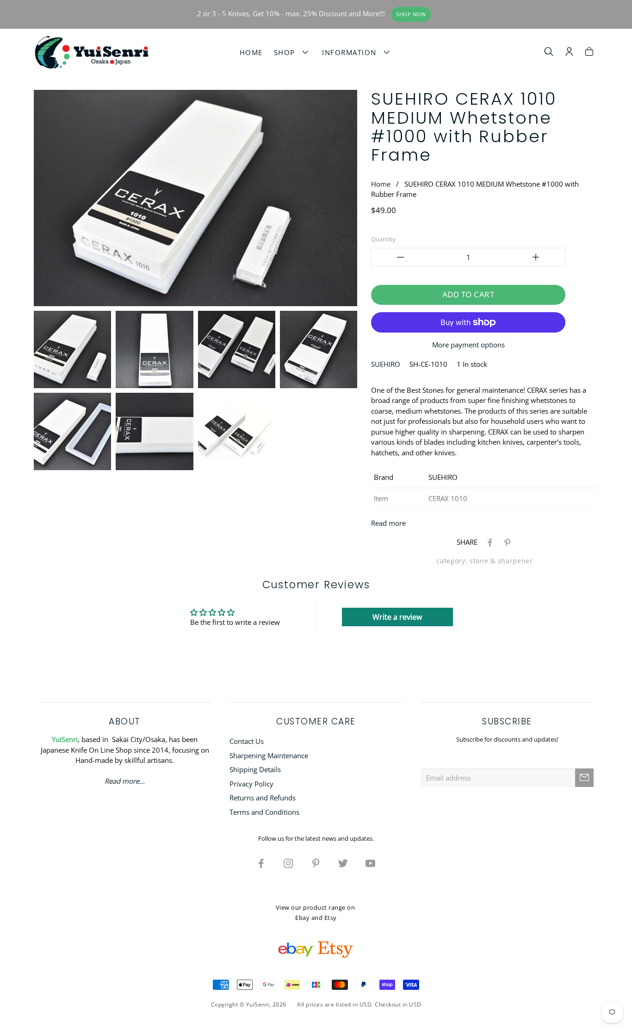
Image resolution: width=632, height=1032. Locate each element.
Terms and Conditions (264, 812)
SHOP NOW (411, 14)
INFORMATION (352, 52)
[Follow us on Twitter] (343, 863)
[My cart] (589, 52)
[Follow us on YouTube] (370, 863)
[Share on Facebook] (488, 542)
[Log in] (569, 52)
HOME (251, 52)
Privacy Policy (251, 783)
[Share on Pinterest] (506, 542)
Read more (388, 523)
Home (380, 184)
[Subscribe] (584, 777)
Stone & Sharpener (501, 561)
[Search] (549, 52)
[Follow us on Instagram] (289, 863)
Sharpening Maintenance (268, 755)
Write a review (397, 617)
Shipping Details (255, 769)
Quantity (383, 239)
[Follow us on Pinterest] (316, 863)
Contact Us (246, 741)
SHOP (287, 52)
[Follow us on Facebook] (261, 863)
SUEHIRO (385, 364)
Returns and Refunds (262, 797)
